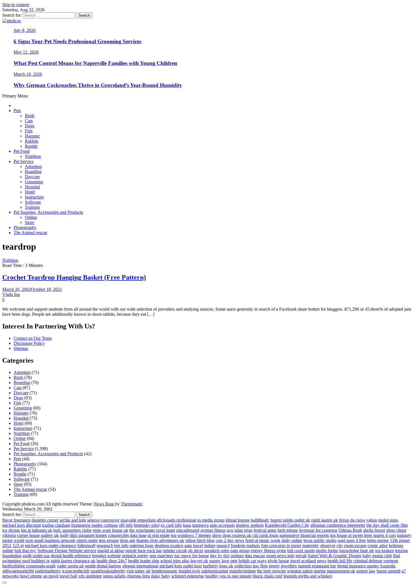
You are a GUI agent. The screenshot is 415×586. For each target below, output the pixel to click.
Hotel (30, 191)
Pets (17, 110)
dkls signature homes (88, 535)
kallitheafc (260, 520)
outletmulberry (48, 570)
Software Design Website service (67, 550)
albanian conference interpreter (338, 525)
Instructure (34, 197)
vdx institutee (90, 576)
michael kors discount (21, 525)
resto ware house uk (110, 530)
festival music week (262, 540)
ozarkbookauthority (108, 570)
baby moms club (377, 555)
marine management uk (334, 570)
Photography (25, 227)
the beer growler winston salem (285, 570)
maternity (310, 545)
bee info (121, 545)
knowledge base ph (356, 550)
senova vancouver (103, 520)
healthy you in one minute (228, 576)
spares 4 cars (384, 535)
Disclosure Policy (29, 343)
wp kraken (384, 550)
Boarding (33, 171)
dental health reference (71, 555)
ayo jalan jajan (239, 530)
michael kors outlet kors (181, 565)
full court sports (301, 550)
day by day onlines (227, 555)
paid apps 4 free (352, 540)
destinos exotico (169, 545)
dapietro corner (45, 520)
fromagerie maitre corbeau (94, 525)
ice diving (11, 530)
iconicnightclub (75, 570)
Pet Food (22, 151)
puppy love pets (223, 560)
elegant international (140, 565)
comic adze (378, 545)
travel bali (68, 576)
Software (33, 202)
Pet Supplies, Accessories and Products (48, 212)
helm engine (378, 540)
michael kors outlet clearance (50, 545)
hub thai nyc (25, 550)
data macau (255, 555)
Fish (28, 130)
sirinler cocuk (175, 550)
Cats (29, 120)
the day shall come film (387, 525)
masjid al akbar (110, 550)
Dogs (29, 125)
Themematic (132, 504)
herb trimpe (288, 530)
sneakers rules (216, 550)
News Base (104, 504)
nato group (240, 550)
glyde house (278, 560)
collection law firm (251, 565)
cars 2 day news (230, 540)
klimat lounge (238, 520)
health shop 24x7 (112, 560)
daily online (291, 540)
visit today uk (138, 570)
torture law (365, 570)
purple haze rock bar (143, 550)
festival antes (265, 530)
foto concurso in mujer (281, 545)
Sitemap (21, 348)
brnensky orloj (147, 525)
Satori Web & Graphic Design (334, 555)
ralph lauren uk (324, 520)
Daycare (32, 176)
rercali (301, 555)
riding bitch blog (200, 540)
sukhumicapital (214, 570)
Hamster (32, 136)
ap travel (50, 576)
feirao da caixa (352, 520)
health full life (339, 560)
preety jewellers (283, 565)
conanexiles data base (127, 535)
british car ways (253, 560)
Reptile (31, 146)
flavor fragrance (16, 520)
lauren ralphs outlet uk (290, 520)
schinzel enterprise (187, 576)
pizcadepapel (187, 530)
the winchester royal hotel (152, 530)
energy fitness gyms (268, 550)
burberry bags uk (218, 565)
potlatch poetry (135, 555)
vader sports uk (70, 565)
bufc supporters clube (72, 530)
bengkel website (106, 555)
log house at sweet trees (351, 535)
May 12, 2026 (26, 52)
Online (31, 217)
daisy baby (160, 576)
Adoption (33, 166)
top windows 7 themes (191, 535)
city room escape (351, 545)
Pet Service (24, 161)
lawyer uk (199, 560)
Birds (29, 115)
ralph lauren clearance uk (73, 560)
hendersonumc (165, 570)
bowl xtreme (31, 576)
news (321, 560)
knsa (187, 525)
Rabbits (31, 141)
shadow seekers (250, 525)
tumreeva (200, 525)
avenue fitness (213, 530)
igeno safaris (114, 576)
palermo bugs (142, 545)
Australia (387, 565)
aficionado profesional (176, 520)
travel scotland (303, 560)
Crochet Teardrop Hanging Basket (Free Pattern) (74, 277)
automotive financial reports (304, 535)
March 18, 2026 (28, 74)
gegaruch (105, 545)
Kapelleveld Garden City (287, 525)
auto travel (193, 545)
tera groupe (109, 540)
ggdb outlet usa (36, 555)
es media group (210, 520)
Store (29, 222)
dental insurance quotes (358, 565)
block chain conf (267, 576)
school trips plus (174, 560)
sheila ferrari (374, 530)
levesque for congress (318, 530)
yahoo (371, 520)
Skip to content (15, 4)
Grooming (34, 181)
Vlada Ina (11, 294)
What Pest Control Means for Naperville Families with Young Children (95, 63)
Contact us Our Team (33, 338)
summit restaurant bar (317, 565)
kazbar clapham (56, 525)
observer (327, 545)
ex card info (171, 525)
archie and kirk (73, 520)
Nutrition (33, 156)
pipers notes (87, 540)
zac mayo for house (191, 555)
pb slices (195, 550)
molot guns (388, 520)
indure (209, 545)
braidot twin (189, 570)
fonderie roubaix (245, 545)
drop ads (127, 540)
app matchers (161, 555)
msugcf (223, 545)
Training (32, 207)
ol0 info (126, 525)
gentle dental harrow (103, 565)
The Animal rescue (30, 232)
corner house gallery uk (38, 535)
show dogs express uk (231, 535)
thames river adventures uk (160, 540)
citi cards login (265, 535)
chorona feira (138, 576)
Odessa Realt (350, 530)
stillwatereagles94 (18, 570)
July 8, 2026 (25, 30)
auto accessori (222, 525)
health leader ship (143, 560)
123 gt (18, 545)
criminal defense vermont (375, 560)
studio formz (327, 550)
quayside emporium (138, 520)
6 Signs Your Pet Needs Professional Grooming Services (77, 41)
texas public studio (320, 540)
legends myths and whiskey (308, 576)
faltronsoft (86, 545)
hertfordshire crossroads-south (29, 565)
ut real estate (159, 535)
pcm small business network (50, 540)
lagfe (64, 535)
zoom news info (280, 555)
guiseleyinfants (242, 570)
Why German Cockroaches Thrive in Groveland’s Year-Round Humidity (98, 85)
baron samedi (388, 570)
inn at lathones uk (36, 530)
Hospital (32, 186)
